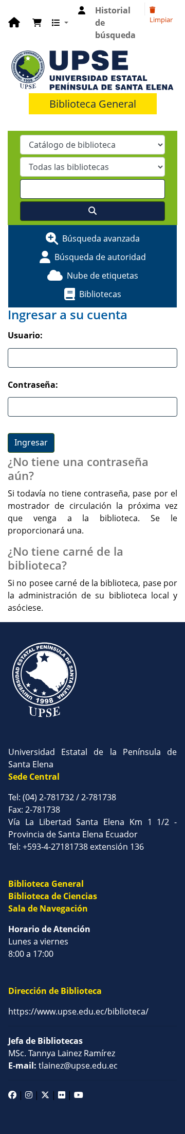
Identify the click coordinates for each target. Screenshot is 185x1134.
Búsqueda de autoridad (100, 257)
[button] (37, 22)
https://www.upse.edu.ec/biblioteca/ (78, 1011)
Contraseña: (33, 384)
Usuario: (25, 335)
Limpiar (161, 19)
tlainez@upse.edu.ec (63, 1065)
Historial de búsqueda (115, 23)
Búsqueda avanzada (101, 238)
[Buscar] (92, 211)
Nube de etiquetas (102, 275)
